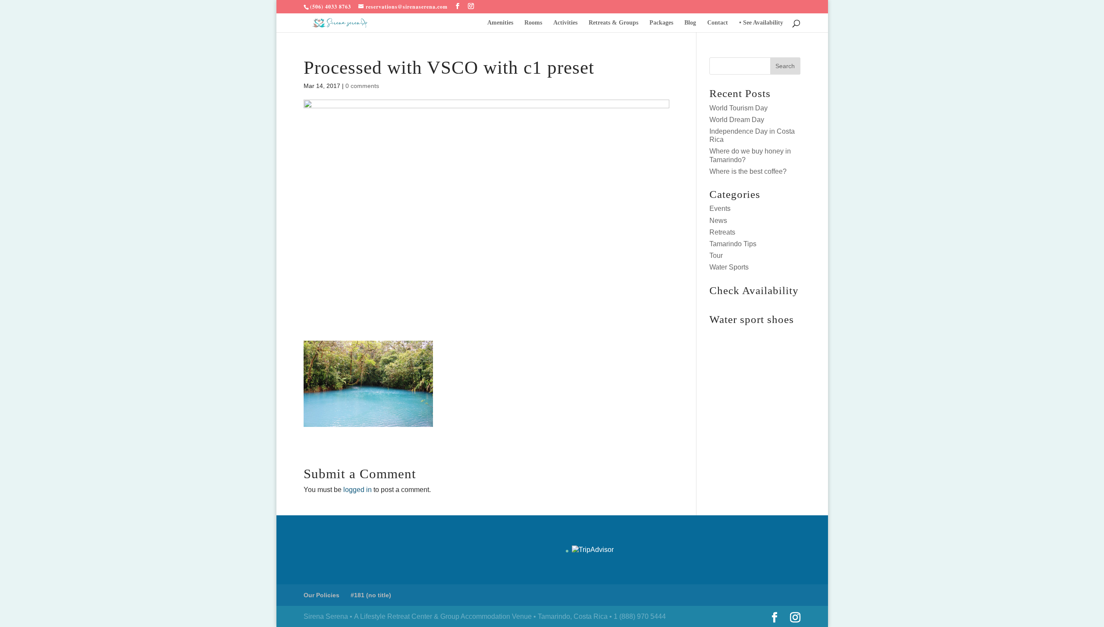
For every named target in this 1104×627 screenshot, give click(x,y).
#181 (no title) (371, 595)
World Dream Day (736, 119)
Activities (565, 23)
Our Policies (321, 595)
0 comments (362, 85)
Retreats (722, 232)
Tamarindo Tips (732, 244)
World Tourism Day (738, 108)
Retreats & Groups (613, 23)
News (718, 220)
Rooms (533, 23)
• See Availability (761, 23)
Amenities (500, 23)
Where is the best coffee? (748, 171)
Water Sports (729, 267)
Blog (690, 23)
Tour (716, 255)
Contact (717, 23)
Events (720, 208)
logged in (357, 489)
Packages (661, 23)
